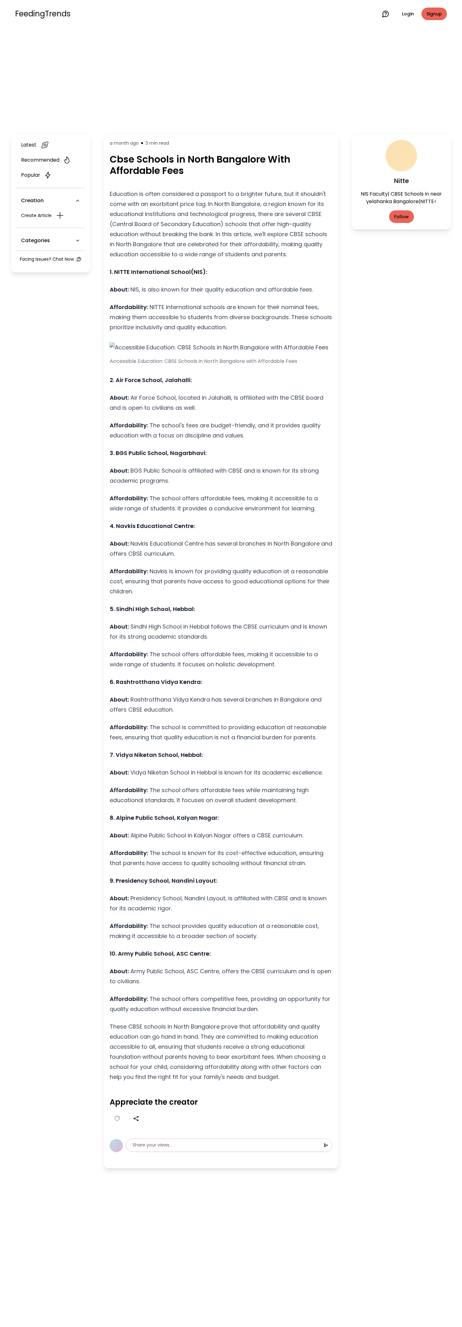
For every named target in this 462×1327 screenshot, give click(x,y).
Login (408, 14)
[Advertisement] (231, 79)
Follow (401, 217)
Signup (434, 14)
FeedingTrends (42, 14)
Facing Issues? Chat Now (47, 259)
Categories (35, 240)
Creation (32, 200)
